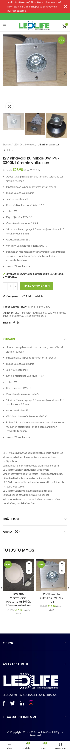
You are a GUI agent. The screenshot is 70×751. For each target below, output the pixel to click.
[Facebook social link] (14, 322)
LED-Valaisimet (56, 312)
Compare (12, 296)
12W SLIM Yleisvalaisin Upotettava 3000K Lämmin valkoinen (18, 599)
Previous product (5, 150)
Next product (12, 150)
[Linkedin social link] (18, 322)
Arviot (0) (11, 531)
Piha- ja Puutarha (13, 315)
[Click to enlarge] (9, 106)
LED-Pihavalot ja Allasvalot (30, 312)
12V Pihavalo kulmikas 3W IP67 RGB (51, 597)
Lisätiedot (11, 519)
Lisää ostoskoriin (37, 286)
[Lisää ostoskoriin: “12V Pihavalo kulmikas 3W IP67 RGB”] (62, 571)
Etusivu (7, 144)
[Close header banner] (65, 6)
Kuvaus (9, 339)
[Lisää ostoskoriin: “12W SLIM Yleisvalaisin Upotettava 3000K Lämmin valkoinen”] (29, 571)
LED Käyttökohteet (24, 144)
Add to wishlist (35, 296)
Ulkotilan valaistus (49, 144)
